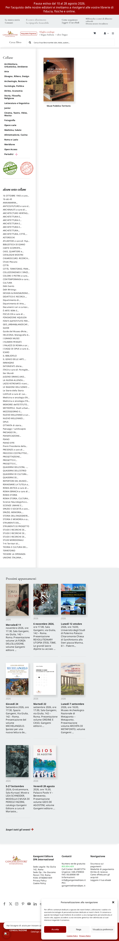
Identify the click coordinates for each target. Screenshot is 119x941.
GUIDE (6, 327)
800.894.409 (68, 866)
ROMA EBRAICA (15, 493)
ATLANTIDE (16, 242)
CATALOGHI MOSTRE (13, 254)
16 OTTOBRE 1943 (15, 197)
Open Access (10, 149)
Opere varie (10, 125)
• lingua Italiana (46, 34)
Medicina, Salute (12, 130)
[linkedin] (35, 903)
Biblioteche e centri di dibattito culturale (99, 19)
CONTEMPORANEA (15, 280)
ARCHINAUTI (14, 211)
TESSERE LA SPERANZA (14, 554)
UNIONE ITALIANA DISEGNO (12, 559)
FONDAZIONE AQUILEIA (15, 317)
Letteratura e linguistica (16, 103)
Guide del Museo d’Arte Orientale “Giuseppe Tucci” (16, 333)
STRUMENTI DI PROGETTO (16, 526)
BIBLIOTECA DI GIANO (14, 244)
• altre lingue (62, 34)
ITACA (16, 371)
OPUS (5, 421)
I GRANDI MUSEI (11, 338)
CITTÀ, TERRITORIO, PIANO (16, 270)
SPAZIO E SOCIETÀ (15, 510)
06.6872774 (79, 869)
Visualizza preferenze (103, 929)
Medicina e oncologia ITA (15, 402)
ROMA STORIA (10, 495)
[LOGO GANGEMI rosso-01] (10, 29)
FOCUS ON (16, 315)
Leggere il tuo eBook (70, 22)
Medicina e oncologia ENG (16, 399)
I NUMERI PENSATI (12, 341)
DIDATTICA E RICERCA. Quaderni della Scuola (14, 298)
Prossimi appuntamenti (21, 579)
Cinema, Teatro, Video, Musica (16, 114)
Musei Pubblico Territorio (59, 105)
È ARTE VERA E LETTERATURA (10, 312)
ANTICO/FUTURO (16, 207)
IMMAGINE (8, 362)
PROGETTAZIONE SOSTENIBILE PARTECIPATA (16, 458)
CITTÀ (6, 265)
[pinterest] (23, 903)
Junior (7, 108)
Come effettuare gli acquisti (100, 876)
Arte (6, 71)
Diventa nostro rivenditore (97, 23)
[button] (113, 902)
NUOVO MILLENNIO (16, 416)
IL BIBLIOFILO (10, 355)
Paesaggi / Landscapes (14, 428)
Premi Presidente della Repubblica (14, 447)
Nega (78, 929)
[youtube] (29, 903)
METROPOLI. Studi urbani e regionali (16, 409)
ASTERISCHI (9, 237)
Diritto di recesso (99, 872)
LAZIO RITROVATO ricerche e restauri (16, 385)
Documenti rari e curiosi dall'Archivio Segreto (15, 308)
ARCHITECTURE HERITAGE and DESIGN (16, 214)
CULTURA (7, 282)
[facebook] (4, 903)
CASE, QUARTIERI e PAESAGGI (12, 253)
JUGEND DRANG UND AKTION (13, 378)
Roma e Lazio (11, 139)
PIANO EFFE (9, 442)
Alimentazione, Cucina (15, 134)
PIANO (6, 439)
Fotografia (9, 120)
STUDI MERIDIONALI (13, 540)
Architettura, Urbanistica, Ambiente (16, 65)
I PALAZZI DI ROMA (16, 346)
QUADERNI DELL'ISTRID (14, 470)
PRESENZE (13, 451)
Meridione (9, 144)
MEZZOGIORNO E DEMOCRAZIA (11, 413)
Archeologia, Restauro (15, 81)
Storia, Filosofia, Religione (12, 97)
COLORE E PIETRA (15, 277)
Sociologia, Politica (14, 86)
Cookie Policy (72, 936)
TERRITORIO (9, 550)
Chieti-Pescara (10, 261)
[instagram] (16, 903)
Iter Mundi (8, 373)
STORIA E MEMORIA (16, 520)
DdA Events (8, 286)
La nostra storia (12, 19)
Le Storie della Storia (13, 390)
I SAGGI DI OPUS (16, 350)
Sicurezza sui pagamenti (97, 865)
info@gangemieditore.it (74, 880)
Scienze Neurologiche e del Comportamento (15, 503)
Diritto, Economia (13, 90)
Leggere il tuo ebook (100, 880)
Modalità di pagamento (102, 869)
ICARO (6, 352)
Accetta (55, 929)
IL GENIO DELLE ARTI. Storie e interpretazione (15, 360)
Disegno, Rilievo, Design (16, 76)
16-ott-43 (7, 199)
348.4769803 (77, 872)
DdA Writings (9, 289)
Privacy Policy (85, 936)
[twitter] (10, 903)
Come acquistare (70, 19)
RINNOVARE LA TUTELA (15, 486)
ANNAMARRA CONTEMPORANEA (12, 204)
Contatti (9, 22)
